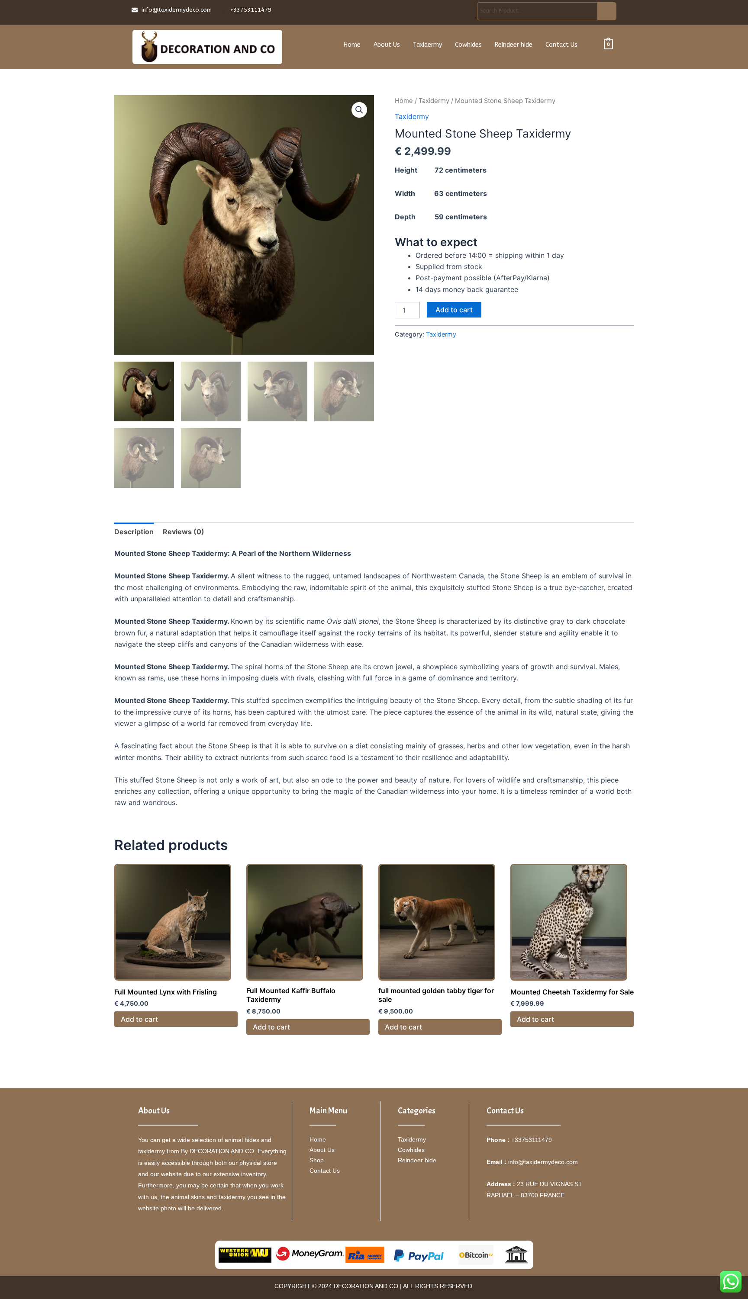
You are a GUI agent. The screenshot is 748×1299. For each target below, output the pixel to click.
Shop (317, 1160)
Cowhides (468, 44)
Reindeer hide (513, 44)
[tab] (134, 532)
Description (134, 531)
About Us (387, 44)
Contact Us (561, 44)
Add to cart (454, 309)
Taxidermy (427, 44)
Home (352, 44)
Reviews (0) (183, 531)
